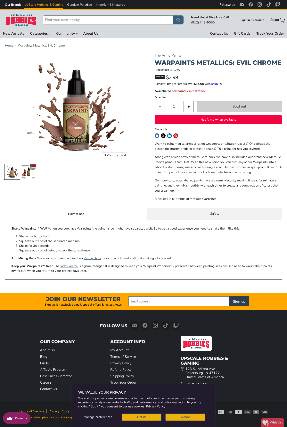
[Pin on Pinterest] (175, 135)
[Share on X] (163, 135)
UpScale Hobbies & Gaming (43, 5)
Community (66, 33)
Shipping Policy (122, 376)
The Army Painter (169, 55)
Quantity (160, 97)
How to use (76, 214)
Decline (185, 417)
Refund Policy (121, 369)
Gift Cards (242, 33)
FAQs (44, 363)
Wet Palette (69, 266)
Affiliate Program (53, 369)
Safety (214, 214)
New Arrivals (13, 33)
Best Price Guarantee (56, 376)
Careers (46, 382)
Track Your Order (270, 33)
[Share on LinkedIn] (169, 135)
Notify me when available (218, 120)
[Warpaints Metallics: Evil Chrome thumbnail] (12, 171)
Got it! (141, 417)
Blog (43, 356)
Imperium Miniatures (110, 5)
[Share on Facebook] (157, 135)
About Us (90, 33)
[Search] (178, 19)
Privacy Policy (155, 406)
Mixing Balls (92, 258)
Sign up (239, 301)
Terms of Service (123, 356)
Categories (39, 33)
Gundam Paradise (79, 5)
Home (9, 45)
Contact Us (219, 33)
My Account (119, 350)
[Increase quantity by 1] (189, 106)
